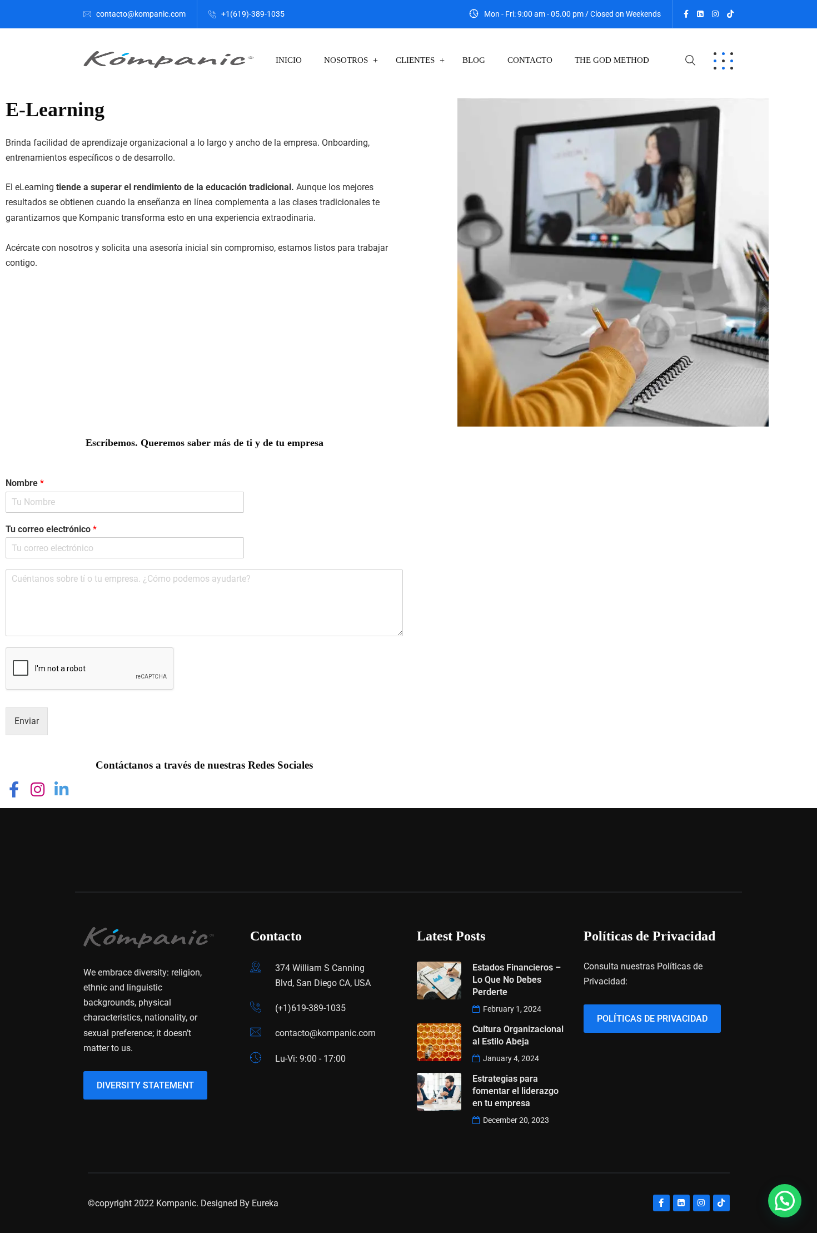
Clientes (415, 60)
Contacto (529, 60)
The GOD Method (612, 60)
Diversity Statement (145, 1085)
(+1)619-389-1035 (310, 1008)
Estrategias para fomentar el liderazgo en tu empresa (515, 1090)
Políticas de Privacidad (652, 1018)
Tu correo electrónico (51, 529)
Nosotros (346, 60)
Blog (473, 60)
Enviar (26, 721)
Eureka (265, 1203)
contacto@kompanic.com (141, 13)
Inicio (289, 60)
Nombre (25, 483)
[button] (784, 1200)
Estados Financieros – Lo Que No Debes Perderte (516, 979)
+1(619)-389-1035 (253, 13)
